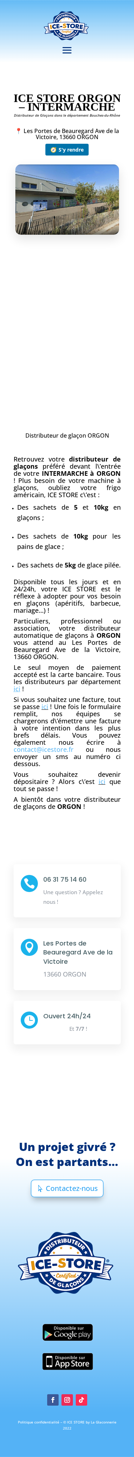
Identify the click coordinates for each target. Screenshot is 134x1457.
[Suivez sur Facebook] (53, 1400)
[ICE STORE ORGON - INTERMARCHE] (67, 245)
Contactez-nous (72, 1188)
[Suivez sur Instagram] (67, 1400)
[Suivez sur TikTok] (81, 1400)
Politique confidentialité (39, 1422)
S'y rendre (67, 149)
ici (44, 706)
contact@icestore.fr (44, 749)
